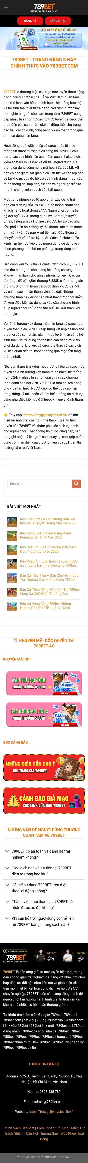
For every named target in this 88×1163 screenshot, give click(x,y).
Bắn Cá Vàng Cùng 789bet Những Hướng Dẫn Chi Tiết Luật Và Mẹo (45, 606)
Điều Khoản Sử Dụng (53, 1128)
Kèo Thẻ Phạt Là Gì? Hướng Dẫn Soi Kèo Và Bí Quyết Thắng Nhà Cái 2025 (48, 521)
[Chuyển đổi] (7, 851)
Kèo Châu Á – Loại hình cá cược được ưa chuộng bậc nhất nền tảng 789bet (48, 563)
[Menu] (5, 7)
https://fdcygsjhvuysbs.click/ (51, 1112)
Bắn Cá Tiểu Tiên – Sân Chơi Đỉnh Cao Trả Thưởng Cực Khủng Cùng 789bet (49, 577)
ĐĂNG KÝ (30, 21)
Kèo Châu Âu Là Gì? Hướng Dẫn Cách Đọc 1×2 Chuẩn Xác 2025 (48, 549)
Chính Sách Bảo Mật (18, 1128)
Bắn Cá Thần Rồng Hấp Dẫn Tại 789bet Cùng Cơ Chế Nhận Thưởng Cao (50, 592)
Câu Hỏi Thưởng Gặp (42, 1133)
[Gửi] (76, 484)
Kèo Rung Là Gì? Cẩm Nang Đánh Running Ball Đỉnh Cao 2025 (45, 535)
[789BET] (44, 7)
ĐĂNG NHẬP (58, 21)
